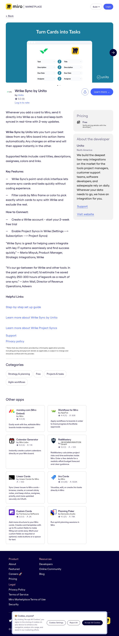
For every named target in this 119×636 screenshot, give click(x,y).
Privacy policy (15, 341)
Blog (42, 574)
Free (38, 373)
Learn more (102, 91)
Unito (21, 95)
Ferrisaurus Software (29, 514)
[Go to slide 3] (60, 85)
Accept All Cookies (92, 623)
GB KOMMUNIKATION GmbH (71, 443)
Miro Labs (23, 442)
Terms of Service (18, 594)
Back (9, 16)
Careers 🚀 (15, 574)
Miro (21, 416)
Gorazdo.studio (68, 514)
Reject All (74, 623)
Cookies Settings (56, 623)
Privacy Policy (17, 589)
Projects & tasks (55, 373)
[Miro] (14, 6)
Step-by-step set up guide (23, 307)
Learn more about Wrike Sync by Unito (31, 317)
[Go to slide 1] (57, 85)
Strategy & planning (19, 373)
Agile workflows (16, 382)
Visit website (85, 214)
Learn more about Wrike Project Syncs (31, 328)
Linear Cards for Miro (29, 479)
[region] (59, 623)
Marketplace (33, 6)
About (12, 564)
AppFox (64, 412)
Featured (14, 569)
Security (14, 604)
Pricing (13, 579)
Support (11, 335)
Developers (46, 564)
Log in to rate (22, 102)
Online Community (50, 569)
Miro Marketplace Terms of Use (27, 599)
